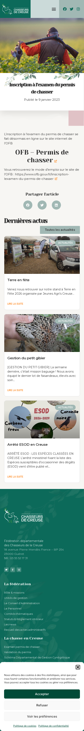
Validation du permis (17, 652)
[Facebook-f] (12, 569)
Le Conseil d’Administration (22, 603)
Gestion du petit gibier (26, 358)
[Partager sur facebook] (27, 205)
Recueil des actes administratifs (24, 629)
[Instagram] (78, 8)
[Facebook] (64, 8)
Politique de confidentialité (53, 725)
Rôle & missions (14, 592)
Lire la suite (15, 303)
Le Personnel (12, 608)
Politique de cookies (24, 725)
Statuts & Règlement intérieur (23, 619)
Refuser (42, 705)
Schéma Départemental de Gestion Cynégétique (37, 657)
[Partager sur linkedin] (56, 205)
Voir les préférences (42, 716)
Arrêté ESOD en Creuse (27, 444)
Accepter (42, 694)
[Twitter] (71, 8)
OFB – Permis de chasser (42, 156)
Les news (10, 624)
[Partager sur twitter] (42, 205)
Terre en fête (18, 280)
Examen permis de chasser (22, 646)
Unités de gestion (15, 597)
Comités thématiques (18, 613)
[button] (78, 667)
